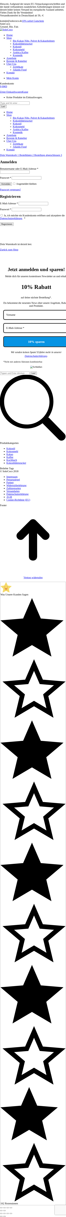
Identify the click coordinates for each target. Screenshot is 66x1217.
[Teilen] (4, 1207)
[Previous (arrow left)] (1, 1216)
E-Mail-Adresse (9, 203)
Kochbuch (11, 460)
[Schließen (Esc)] (1, 1207)
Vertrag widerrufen (33, 577)
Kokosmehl (12, 451)
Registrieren (6, 224)
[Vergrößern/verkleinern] (11, 1207)
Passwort (5, 177)
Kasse (25, 92)
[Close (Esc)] (1, 1213)
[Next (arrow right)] (4, 1216)
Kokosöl (10, 448)
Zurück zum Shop (9, 249)
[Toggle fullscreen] (7, 1213)
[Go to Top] (33, 572)
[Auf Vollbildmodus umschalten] (7, 1207)
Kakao (9, 454)
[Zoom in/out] (11, 1213)
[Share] (4, 1213)
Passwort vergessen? (10, 189)
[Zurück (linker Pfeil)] (1, 1210)
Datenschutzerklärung (11, 218)
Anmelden (6, 184)
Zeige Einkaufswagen (11, 92)
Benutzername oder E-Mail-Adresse (19, 168)
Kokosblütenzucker (16, 463)
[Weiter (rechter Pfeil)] (4, 1210)
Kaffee (9, 457)
